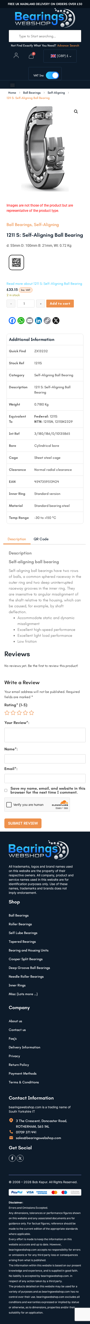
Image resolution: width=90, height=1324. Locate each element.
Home (12, 93)
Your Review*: (16, 723)
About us (15, 1021)
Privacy (14, 1056)
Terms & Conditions (24, 1082)
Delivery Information (24, 1047)
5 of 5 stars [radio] (31, 712)
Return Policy (19, 1065)
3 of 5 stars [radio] (19, 712)
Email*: (10, 769)
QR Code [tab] (41, 539)
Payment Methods (22, 1073)
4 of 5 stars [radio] (25, 712)
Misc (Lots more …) (23, 994)
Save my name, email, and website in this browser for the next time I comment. (47, 790)
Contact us (17, 1030)
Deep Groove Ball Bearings (29, 968)
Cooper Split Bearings (26, 959)
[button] (12, 85)
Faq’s (13, 1038)
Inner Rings (17, 985)
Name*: (11, 749)
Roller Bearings (20, 924)
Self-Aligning (56, 93)
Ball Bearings (32, 93)
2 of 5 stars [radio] (13, 712)
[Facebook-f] (12, 1158)
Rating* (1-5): (16, 705)
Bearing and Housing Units (28, 950)
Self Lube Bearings (23, 933)
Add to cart (60, 303)
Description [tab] (17, 539)
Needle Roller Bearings (26, 976)
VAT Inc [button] (38, 75)
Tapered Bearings (22, 941)
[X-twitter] (20, 1158)
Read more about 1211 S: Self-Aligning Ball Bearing (44, 283)
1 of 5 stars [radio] (7, 712)
